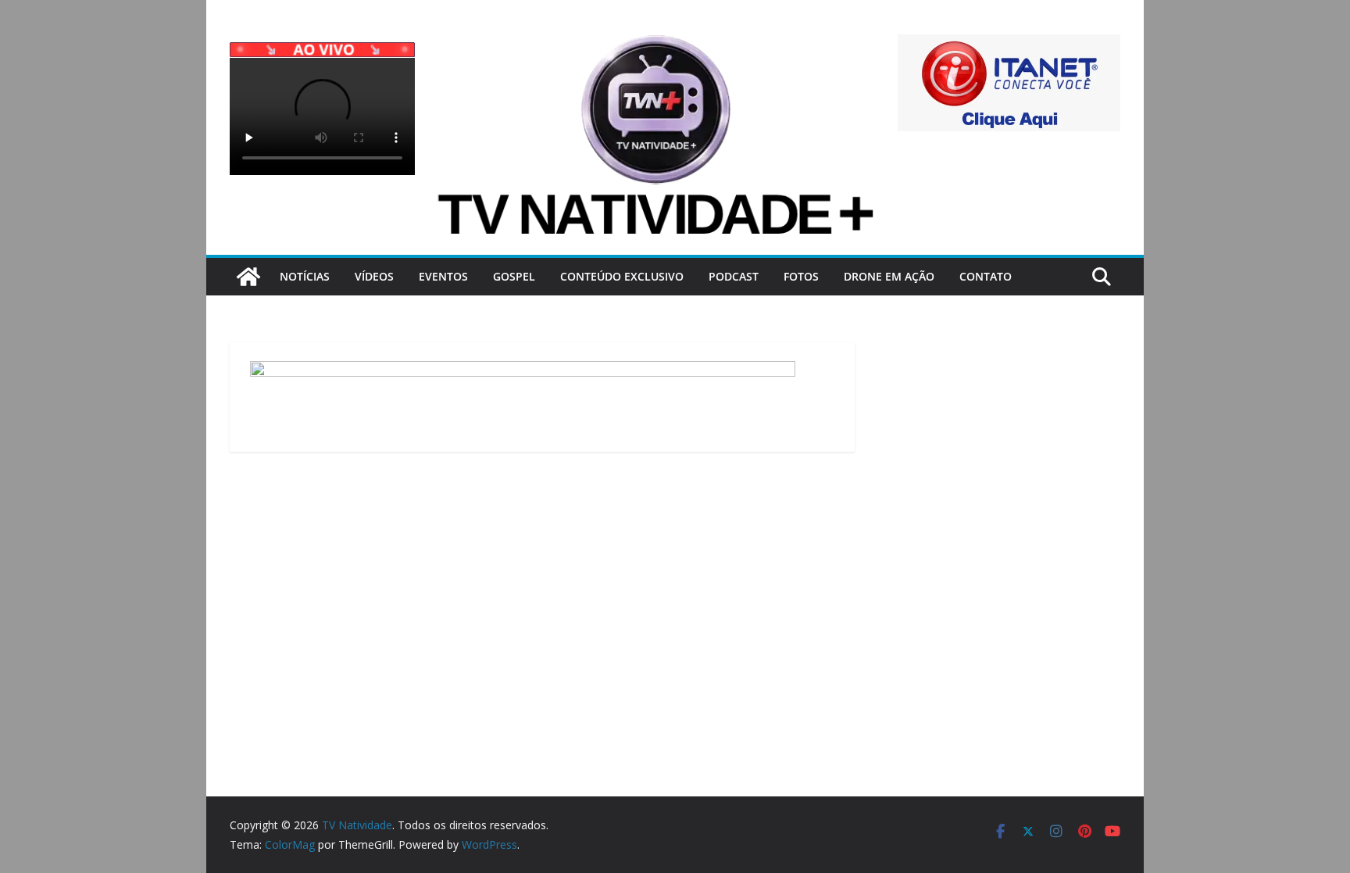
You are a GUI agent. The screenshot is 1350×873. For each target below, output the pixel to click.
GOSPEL (514, 276)
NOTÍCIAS (305, 276)
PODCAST (734, 276)
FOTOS (801, 276)
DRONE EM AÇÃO (889, 276)
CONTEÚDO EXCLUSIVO (622, 276)
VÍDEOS (374, 276)
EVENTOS (443, 276)
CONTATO (985, 276)
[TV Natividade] (248, 276)
